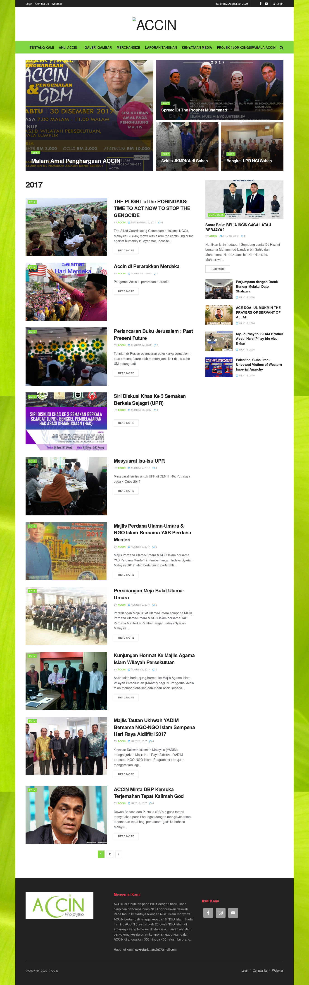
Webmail (57, 3)
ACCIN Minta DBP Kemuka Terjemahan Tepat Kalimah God (149, 793)
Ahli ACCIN (68, 47)
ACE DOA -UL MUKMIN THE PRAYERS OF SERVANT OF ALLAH (258, 312)
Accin (39, 169)
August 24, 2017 (140, 345)
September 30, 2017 (241, 169)
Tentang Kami (42, 47)
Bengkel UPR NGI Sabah (249, 161)
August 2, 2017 (140, 604)
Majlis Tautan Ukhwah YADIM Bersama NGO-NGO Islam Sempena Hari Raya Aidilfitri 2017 (154, 727)
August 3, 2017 (140, 546)
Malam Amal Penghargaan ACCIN (75, 160)
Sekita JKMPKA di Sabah (184, 161)
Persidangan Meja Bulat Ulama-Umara (149, 594)
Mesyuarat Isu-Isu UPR (139, 460)
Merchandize (128, 47)
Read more (126, 250)
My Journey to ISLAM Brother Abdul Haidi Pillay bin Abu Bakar (259, 338)
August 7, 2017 (140, 468)
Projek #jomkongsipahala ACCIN (246, 47)
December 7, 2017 (59, 169)
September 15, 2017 (143, 222)
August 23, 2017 (140, 410)
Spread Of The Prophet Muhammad (194, 110)
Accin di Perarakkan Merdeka (146, 266)
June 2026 (216, 214)
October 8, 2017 (174, 169)
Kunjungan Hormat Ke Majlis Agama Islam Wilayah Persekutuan (154, 658)
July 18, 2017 (138, 803)
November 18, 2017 (175, 119)
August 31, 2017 (140, 273)
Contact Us (42, 3)
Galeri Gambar (98, 47)
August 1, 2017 (140, 669)
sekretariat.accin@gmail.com (156, 949)
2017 (36, 152)
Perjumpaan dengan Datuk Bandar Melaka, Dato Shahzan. (257, 286)
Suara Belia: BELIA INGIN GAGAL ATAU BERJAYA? (238, 227)
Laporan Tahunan (161, 47)
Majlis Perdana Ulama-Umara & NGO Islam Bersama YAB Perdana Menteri (152, 532)
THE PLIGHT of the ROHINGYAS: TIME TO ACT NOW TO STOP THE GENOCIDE (152, 208)
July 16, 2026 (230, 236)
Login (29, 3)
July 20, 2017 (138, 741)
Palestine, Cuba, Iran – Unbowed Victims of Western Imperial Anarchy (259, 364)
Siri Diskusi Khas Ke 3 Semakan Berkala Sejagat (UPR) (150, 399)
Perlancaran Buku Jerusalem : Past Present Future (153, 334)
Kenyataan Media (197, 47)
